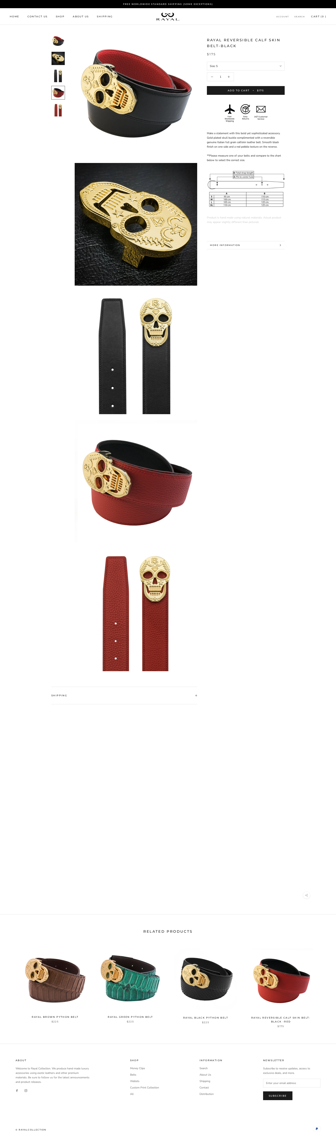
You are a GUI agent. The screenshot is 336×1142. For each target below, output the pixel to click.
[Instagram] (25, 1090)
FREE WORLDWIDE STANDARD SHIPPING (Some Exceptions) (168, 4)
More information (225, 245)
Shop (60, 16)
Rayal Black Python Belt (205, 1017)
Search (299, 16)
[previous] (12, 983)
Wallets (134, 1081)
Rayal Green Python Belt (130, 1016)
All (132, 1094)
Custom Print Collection (144, 1087)
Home (14, 16)
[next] (323, 983)
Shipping (105, 16)
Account (282, 16)
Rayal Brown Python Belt (55, 1016)
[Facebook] (17, 1090)
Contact (204, 1087)
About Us (81, 16)
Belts (133, 1075)
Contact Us (37, 16)
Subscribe (278, 1095)
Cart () (318, 16)
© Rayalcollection (31, 1129)
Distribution (207, 1094)
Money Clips (137, 1068)
